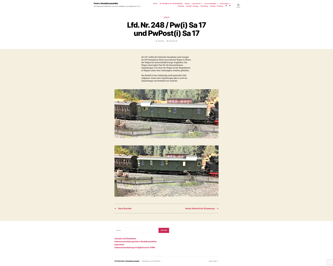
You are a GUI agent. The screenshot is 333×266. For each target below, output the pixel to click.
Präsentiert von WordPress (151, 261)
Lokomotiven (196, 3)
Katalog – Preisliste (216, 6)
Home (155, 3)
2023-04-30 (173, 41)
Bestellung (204, 6)
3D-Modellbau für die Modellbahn (171, 3)
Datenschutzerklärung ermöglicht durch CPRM (134, 247)
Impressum (119, 244)
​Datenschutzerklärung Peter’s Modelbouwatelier (135, 241)
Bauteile (181, 6)
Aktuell (187, 3)
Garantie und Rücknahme (125, 239)
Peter (162, 41)
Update (166, 17)
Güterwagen (224, 3)
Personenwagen (210, 3)
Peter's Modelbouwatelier (106, 3)
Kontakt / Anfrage (192, 6)
